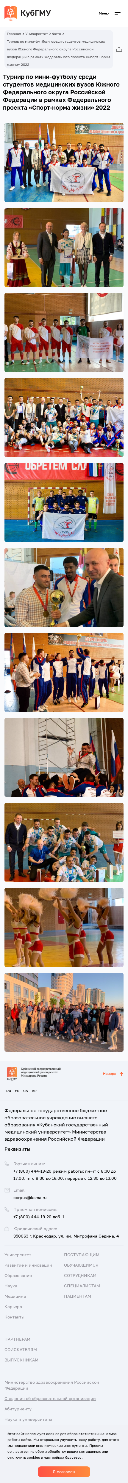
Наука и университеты (28, 1419)
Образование (18, 1275)
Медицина (15, 1296)
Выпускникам (21, 1359)
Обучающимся (81, 1265)
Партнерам (17, 1339)
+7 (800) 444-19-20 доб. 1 (38, 1216)
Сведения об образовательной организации (50, 1398)
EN (17, 1090)
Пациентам (77, 1296)
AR (34, 1090)
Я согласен (64, 1471)
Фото (56, 33)
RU (8, 1090)
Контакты (14, 1316)
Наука (10, 1285)
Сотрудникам (80, 1275)
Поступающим (81, 1254)
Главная (14, 33)
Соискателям (20, 1349)
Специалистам (82, 1285)
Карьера (13, 1306)
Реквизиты (17, 1149)
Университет (36, 33)
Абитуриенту (18, 1408)
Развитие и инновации (28, 1265)
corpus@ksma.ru (29, 1197)
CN (25, 1090)
